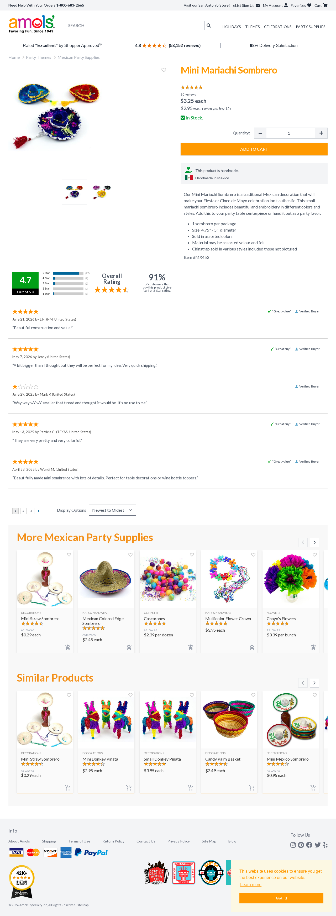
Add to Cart (254, 148)
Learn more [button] (250, 884)
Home (14, 57)
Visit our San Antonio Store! (207, 5)
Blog (232, 841)
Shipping (49, 841)
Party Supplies (311, 26)
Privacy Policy (178, 841)
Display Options (71, 509)
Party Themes (38, 57)
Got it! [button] (281, 898)
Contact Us (145, 841)
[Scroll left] (303, 542)
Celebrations (278, 26)
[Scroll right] (314, 542)
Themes (252, 26)
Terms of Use (79, 841)
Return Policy (113, 841)
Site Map (209, 841)
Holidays (232, 26)
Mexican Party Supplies (78, 57)
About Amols (19, 841)
